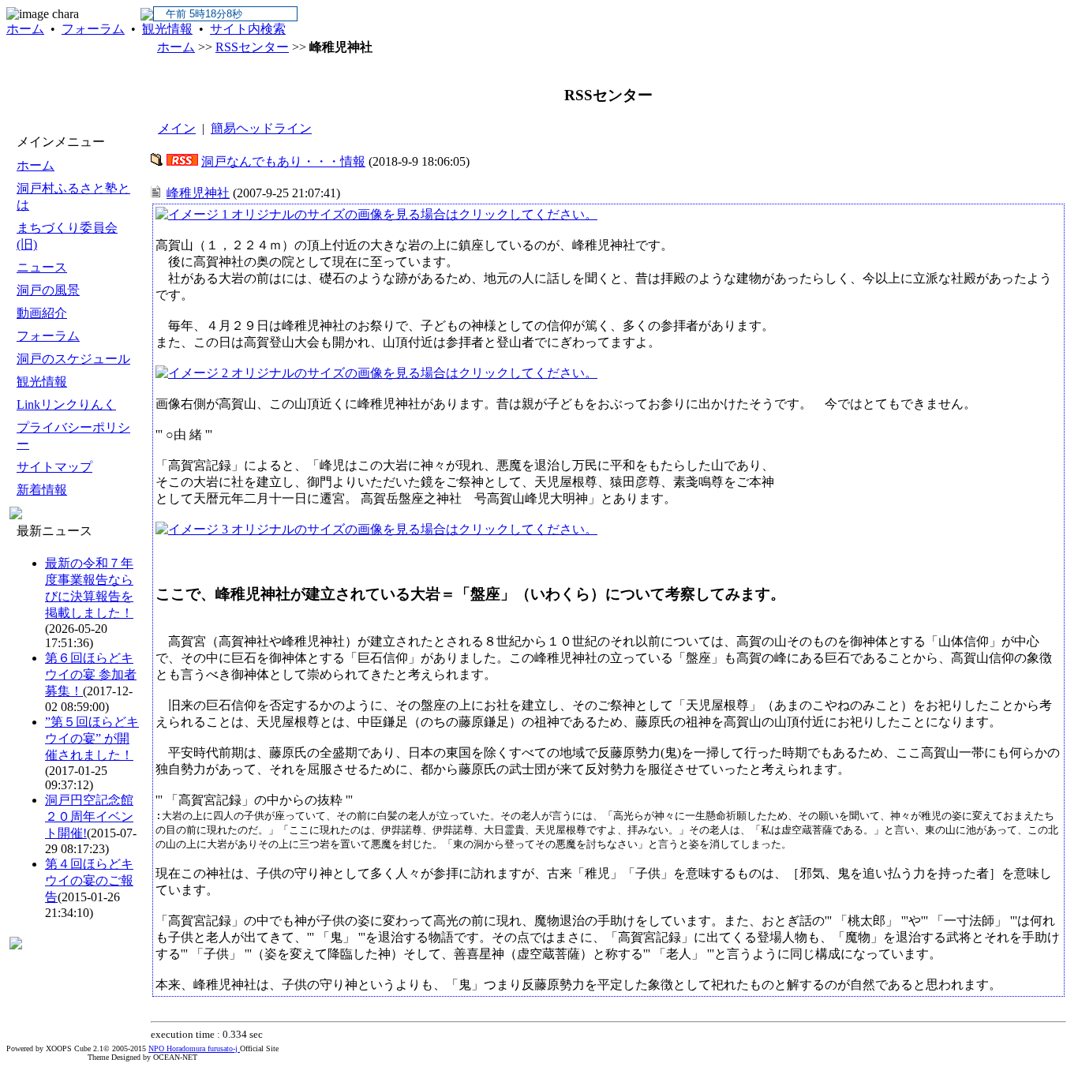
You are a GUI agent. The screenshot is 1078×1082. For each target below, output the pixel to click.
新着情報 (42, 489)
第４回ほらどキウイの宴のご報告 (89, 880)
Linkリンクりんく (66, 404)
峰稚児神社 (198, 193)
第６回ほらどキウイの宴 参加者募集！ (91, 674)
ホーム (25, 29)
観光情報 (167, 29)
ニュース (42, 267)
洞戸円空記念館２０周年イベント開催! (89, 816)
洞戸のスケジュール (73, 358)
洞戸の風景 (48, 290)
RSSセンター (252, 47)
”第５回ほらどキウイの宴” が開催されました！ (92, 738)
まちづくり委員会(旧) (67, 236)
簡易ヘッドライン (261, 128)
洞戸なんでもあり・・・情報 (283, 161)
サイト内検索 (248, 29)
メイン (177, 128)
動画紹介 (42, 313)
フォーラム (93, 29)
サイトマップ (54, 467)
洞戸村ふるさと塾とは (73, 197)
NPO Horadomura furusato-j (194, 1048)
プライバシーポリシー (73, 436)
